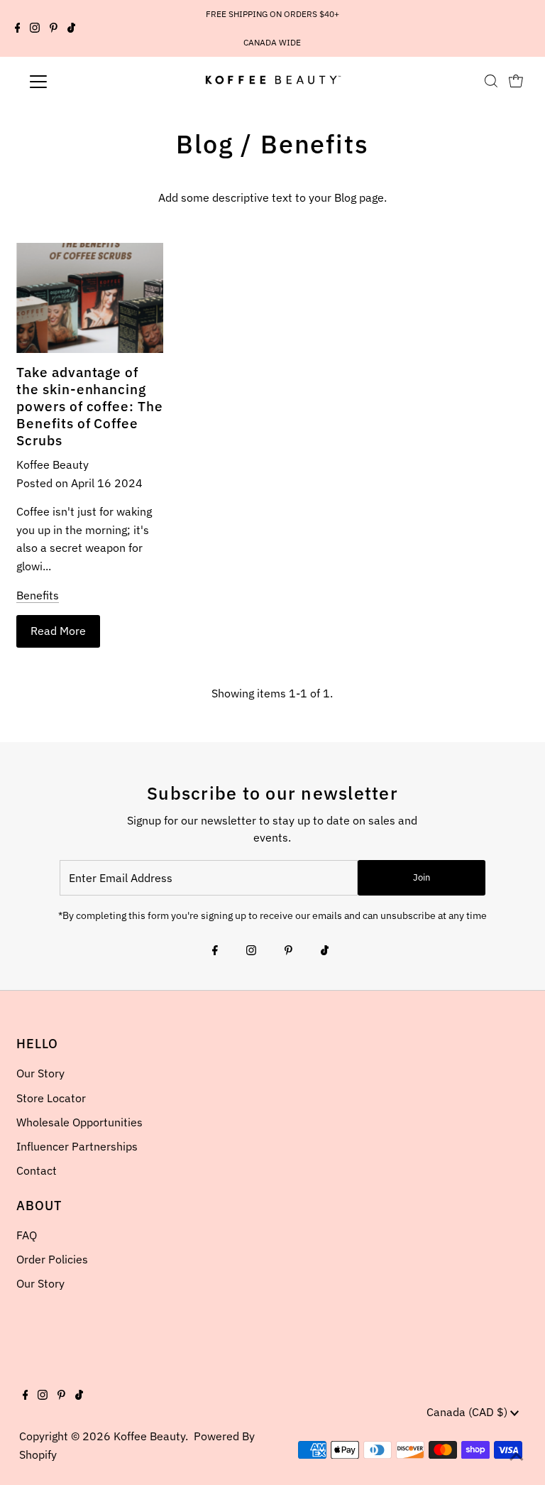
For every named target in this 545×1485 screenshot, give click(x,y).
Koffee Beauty (149, 1436)
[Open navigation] (80, 81)
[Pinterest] (53, 28)
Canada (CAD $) (468, 1412)
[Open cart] (516, 82)
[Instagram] (34, 28)
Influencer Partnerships (77, 1146)
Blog (204, 144)
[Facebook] (17, 28)
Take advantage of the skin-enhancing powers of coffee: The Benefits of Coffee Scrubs (89, 406)
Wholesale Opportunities (79, 1122)
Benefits (37, 595)
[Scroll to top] (516, 1456)
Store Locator (51, 1098)
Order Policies (52, 1259)
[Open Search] (491, 81)
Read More (58, 631)
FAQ (26, 1235)
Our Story (40, 1073)
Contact (36, 1170)
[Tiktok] (71, 28)
